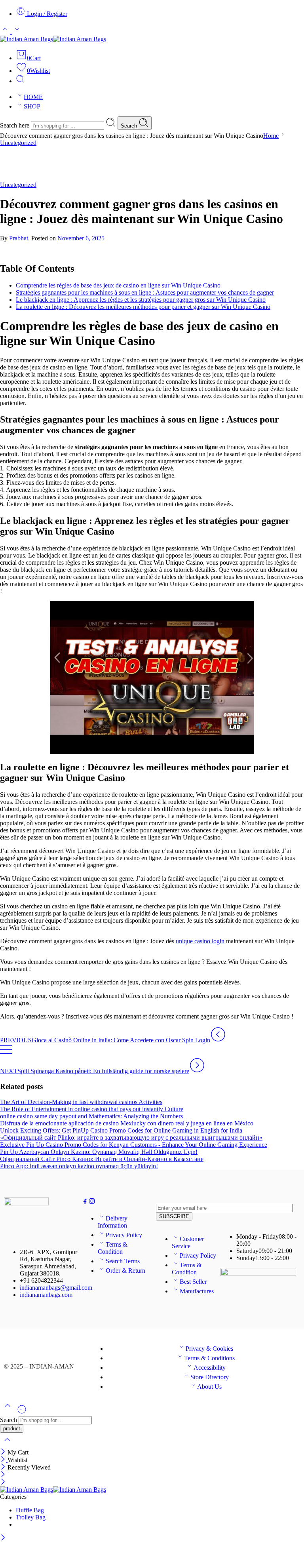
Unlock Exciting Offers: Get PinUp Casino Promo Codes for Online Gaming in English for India (121, 1130)
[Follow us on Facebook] (85, 1202)
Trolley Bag (31, 1517)
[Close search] (7, 1444)
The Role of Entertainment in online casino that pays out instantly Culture (91, 1109)
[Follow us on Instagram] (91, 1202)
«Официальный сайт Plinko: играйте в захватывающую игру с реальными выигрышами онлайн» (131, 1137)
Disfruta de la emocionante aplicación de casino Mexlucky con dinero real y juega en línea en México (126, 1123)
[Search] (20, 81)
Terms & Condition (112, 1248)
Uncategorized (18, 142)
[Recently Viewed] (22, 1412)
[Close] (4, 1452)
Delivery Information (112, 1222)
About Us (209, 1386)
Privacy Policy (124, 1235)
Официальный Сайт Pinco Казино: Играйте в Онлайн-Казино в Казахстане (101, 1159)
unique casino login (200, 941)
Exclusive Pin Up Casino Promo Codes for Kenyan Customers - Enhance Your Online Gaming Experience (133, 1144)
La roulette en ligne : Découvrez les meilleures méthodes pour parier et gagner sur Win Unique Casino (143, 306)
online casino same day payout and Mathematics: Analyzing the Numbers (91, 1116)
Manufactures (197, 1291)
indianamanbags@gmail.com (56, 1287)
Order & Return (125, 1270)
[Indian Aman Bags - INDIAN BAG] (53, 39)
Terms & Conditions (209, 1358)
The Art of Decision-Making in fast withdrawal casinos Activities (81, 1101)
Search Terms (123, 1261)
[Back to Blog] (6, 1053)
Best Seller (193, 1281)
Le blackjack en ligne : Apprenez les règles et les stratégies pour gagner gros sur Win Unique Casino (141, 299)
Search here (15, 125)
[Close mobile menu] (3, 1482)
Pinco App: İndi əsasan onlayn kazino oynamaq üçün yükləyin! (79, 1166)
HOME (33, 96)
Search (130, 126)
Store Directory (209, 1377)
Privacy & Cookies (209, 1348)
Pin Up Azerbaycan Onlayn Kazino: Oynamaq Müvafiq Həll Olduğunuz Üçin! (99, 1151)
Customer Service (188, 1242)
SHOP (32, 106)
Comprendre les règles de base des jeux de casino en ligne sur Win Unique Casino (118, 285)
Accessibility (210, 1367)
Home (271, 135)
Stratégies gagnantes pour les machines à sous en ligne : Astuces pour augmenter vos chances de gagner (145, 292)
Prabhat (18, 238)
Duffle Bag (30, 1510)
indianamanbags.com (46, 1294)
